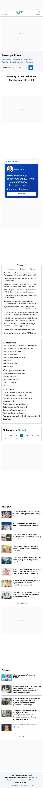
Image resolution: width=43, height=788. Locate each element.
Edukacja (29, 62)
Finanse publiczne (9, 376)
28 (27, 435)
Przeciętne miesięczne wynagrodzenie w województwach (17, 399)
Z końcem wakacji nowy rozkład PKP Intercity (20, 333)
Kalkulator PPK (8, 360)
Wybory (5, 385)
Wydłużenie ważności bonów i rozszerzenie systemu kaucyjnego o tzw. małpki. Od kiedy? (20, 308)
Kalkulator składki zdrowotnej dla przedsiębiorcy (20, 345)
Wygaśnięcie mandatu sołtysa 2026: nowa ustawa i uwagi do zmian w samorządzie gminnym (21, 285)
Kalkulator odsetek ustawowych (14, 357)
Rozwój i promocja (17, 62)
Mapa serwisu (20, 782)
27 (21, 435)
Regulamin (33, 777)
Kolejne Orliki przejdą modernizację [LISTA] (19, 329)
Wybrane (33, 269)
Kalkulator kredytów (10, 354)
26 (16, 435)
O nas (12, 775)
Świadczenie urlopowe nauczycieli (15, 395)
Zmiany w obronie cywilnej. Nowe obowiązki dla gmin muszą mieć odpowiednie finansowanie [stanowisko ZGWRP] (21, 314)
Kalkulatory (11, 342)
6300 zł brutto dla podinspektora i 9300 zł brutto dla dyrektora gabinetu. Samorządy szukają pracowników (20, 319)
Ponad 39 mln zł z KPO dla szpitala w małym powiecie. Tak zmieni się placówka (19, 325)
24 (5, 435)
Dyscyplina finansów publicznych (14, 410)
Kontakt (23, 780)
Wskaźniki (10, 389)
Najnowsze (21, 269)
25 (11, 435)
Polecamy (6, 670)
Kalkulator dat (8, 366)
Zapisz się (21, 193)
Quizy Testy (7, 419)
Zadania (5, 62)
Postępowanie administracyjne (14, 373)
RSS (16, 780)
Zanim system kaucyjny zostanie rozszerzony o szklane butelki (20, 296)
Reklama (31, 780)
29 (32, 435)
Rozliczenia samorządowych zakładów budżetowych (21, 416)
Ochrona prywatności (24, 775)
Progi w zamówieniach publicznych (15, 404)
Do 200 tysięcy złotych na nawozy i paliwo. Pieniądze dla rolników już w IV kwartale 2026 (20, 274)
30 (38, 435)
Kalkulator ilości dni (10, 363)
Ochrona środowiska (10, 382)
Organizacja (17, 59)
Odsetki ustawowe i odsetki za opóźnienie (17, 392)
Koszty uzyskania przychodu (13, 413)
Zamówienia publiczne (11, 379)
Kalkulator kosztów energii (12, 351)
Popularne (11, 269)
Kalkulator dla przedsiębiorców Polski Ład (18, 348)
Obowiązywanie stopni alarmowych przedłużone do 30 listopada (21, 279)
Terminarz (10, 430)
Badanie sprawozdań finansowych (15, 407)
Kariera (9, 780)
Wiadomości (6, 59)
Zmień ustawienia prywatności (15, 777)
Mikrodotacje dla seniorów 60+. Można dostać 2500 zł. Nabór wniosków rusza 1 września (20, 291)
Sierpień (22, 430)
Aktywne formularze (15, 370)
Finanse (27, 59)
